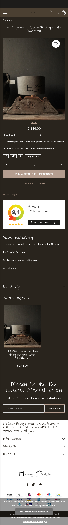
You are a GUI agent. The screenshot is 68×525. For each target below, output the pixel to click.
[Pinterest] (40, 484)
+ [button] (61, 164)
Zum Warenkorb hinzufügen (34, 174)
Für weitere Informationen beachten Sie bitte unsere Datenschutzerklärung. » (35, 519)
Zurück (8, 20)
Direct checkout (34, 183)
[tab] (34, 238)
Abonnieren (54, 408)
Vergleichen (33, 156)
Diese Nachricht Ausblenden (34, 511)
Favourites (56, 44)
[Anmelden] (51, 12)
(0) (40, 134)
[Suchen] (57, 12)
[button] (6, 12)
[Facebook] (27, 484)
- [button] (6, 164)
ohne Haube (10, 267)
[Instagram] (33, 484)
